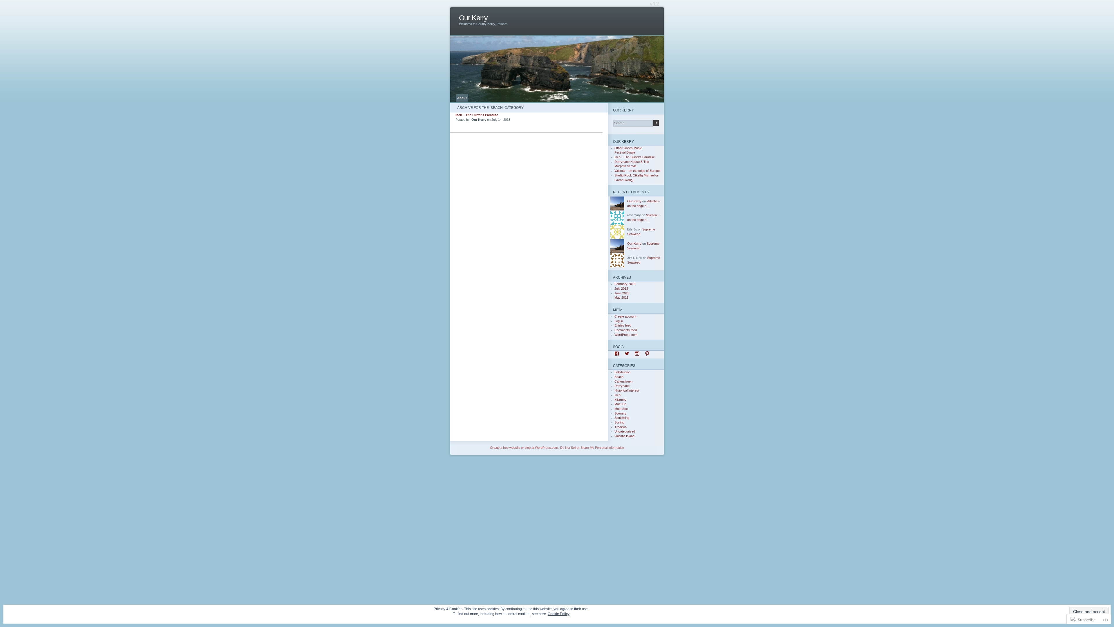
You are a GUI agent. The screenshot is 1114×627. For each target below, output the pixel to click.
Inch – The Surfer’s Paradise (476, 115)
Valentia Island (624, 436)
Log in (618, 321)
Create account (625, 316)
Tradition (620, 427)
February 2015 (624, 284)
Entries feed (622, 325)
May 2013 (621, 297)
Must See (621, 408)
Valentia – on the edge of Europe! (637, 170)
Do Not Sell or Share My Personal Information (592, 447)
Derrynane (622, 386)
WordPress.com (625, 334)
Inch (617, 395)
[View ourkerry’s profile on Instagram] (637, 353)
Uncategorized (624, 431)
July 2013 (621, 288)
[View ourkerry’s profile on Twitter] (627, 353)
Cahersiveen (623, 381)
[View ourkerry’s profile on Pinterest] (647, 353)
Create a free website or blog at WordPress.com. (524, 447)
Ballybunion (622, 372)
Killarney (620, 399)
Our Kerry (473, 18)
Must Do (620, 404)
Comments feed (625, 330)
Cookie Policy (558, 614)
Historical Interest (626, 390)
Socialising (621, 417)
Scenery (620, 413)
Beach (618, 377)
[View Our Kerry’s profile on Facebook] (616, 353)
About (462, 98)
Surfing (619, 422)
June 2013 (621, 293)
